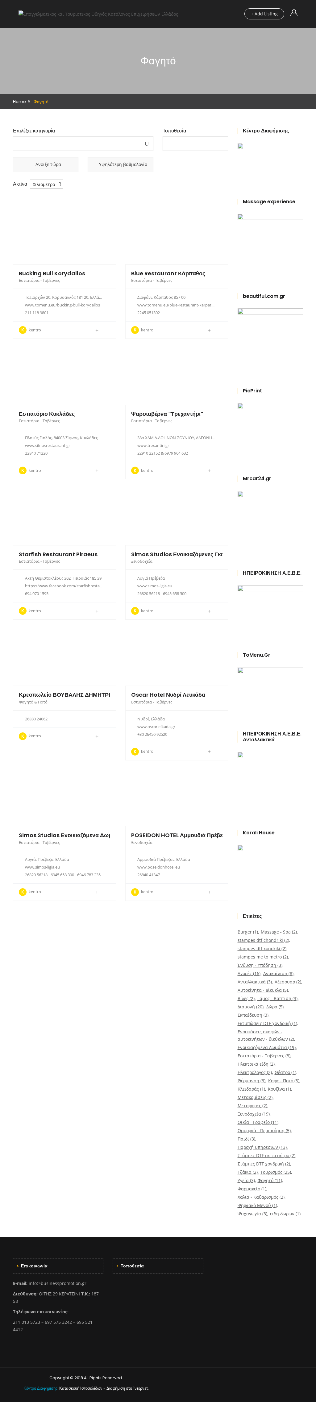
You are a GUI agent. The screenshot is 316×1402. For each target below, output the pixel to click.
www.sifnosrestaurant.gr (47, 445)
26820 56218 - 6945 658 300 (161, 593)
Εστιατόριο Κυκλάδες (47, 414)
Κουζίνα (279, 1089)
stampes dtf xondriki (262, 948)
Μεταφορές (252, 1105)
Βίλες (246, 998)
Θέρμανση (251, 1081)
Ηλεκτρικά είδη (256, 1064)
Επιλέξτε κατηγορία (34, 131)
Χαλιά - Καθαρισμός (261, 1197)
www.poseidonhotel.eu (158, 867)
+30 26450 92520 (152, 734)
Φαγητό (270, 1180)
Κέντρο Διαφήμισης (40, 1388)
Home (19, 102)
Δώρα (275, 1007)
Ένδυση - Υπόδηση (260, 965)
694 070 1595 (36, 593)
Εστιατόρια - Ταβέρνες (39, 280)
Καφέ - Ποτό (283, 1081)
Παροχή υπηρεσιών (262, 1147)
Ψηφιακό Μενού (257, 1205)
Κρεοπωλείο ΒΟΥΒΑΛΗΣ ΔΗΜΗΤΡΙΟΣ (68, 695)
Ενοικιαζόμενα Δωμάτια (267, 1047)
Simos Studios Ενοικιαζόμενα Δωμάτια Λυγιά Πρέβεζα (90, 835)
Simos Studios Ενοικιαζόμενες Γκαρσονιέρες (191, 554)
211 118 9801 (36, 312)
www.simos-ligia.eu (154, 586)
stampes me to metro (263, 957)
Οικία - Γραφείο (258, 1122)
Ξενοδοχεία (141, 561)
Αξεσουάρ (288, 982)
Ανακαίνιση (278, 973)
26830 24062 (36, 719)
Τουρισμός (275, 1172)
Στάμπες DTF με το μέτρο (266, 1155)
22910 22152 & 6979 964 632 (162, 453)
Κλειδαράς (251, 1089)
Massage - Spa (279, 932)
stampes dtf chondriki (263, 940)
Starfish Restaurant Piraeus (58, 554)
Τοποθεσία (174, 131)
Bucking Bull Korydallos (52, 273)
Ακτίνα (20, 184)
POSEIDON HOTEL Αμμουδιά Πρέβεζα (179, 835)
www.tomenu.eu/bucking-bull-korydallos (62, 305)
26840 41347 (148, 874)
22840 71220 (36, 453)
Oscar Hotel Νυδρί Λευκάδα (168, 695)
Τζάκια (248, 1172)
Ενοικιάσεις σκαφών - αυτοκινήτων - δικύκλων (266, 1035)
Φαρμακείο (252, 1189)
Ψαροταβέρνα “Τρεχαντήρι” (167, 414)
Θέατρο (285, 1072)
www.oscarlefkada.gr (156, 726)
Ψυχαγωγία (252, 1214)
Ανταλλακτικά (255, 982)
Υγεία (246, 1180)
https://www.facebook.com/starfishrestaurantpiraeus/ (75, 586)
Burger (248, 932)
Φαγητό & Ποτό (33, 702)
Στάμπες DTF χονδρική (264, 1164)
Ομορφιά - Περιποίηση (264, 1130)
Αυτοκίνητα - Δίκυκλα (263, 990)
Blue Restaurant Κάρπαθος (168, 273)
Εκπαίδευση (253, 1015)
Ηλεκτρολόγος (255, 1072)
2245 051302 (148, 312)
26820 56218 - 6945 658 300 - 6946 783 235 (63, 874)
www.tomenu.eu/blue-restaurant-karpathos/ (178, 305)
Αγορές (249, 973)
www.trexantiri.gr (153, 445)
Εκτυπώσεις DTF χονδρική (267, 1023)
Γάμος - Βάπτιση (277, 998)
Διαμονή (251, 1007)
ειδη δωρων (285, 1214)
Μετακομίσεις (255, 1097)
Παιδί (246, 1139)
